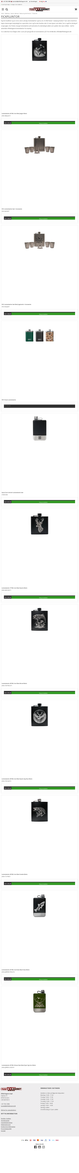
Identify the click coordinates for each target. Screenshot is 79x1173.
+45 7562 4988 (6, 1)
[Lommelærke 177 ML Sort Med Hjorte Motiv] (39, 547)
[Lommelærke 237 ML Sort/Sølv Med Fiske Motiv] (39, 929)
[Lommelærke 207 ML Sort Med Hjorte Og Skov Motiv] (39, 738)
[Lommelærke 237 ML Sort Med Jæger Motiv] (39, 72)
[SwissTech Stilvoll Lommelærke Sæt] (39, 451)
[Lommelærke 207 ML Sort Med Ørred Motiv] (39, 642)
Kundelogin (34, 1)
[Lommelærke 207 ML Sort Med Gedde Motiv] (39, 833)
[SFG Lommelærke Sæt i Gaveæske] (39, 168)
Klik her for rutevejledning (8, 1110)
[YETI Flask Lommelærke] (39, 359)
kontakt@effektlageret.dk (20, 1)
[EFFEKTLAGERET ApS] (39, 9)
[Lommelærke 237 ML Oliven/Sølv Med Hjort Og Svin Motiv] (39, 1024)
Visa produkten (43, 123)
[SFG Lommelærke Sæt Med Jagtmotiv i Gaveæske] (39, 263)
